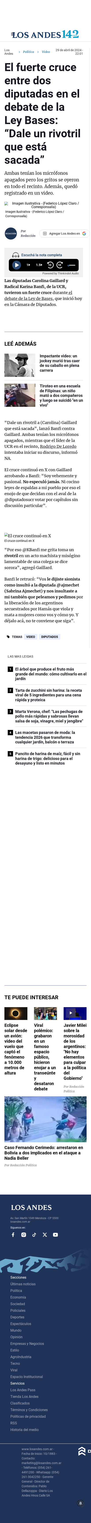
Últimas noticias (23, 1284)
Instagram (23, 1234)
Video (30, 637)
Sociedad (17, 1304)
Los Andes (8, 51)
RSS (13, 1423)
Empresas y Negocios (27, 1344)
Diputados (49, 637)
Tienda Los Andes (24, 1397)
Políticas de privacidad (28, 1416)
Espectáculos (20, 1324)
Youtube (55, 1234)
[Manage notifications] (80, 1503)
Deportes (17, 1317)
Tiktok (34, 1234)
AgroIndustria (20, 1357)
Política (28, 52)
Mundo (15, 1330)
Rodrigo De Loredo (58, 446)
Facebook (13, 1234)
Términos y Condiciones (29, 1410)
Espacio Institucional (26, 1377)
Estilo (14, 1350)
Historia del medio (24, 1430)
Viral (13, 1370)
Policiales (17, 1310)
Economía (18, 1297)
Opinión (16, 1337)
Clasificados (20, 1403)
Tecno (15, 1363)
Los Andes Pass (22, 1390)
